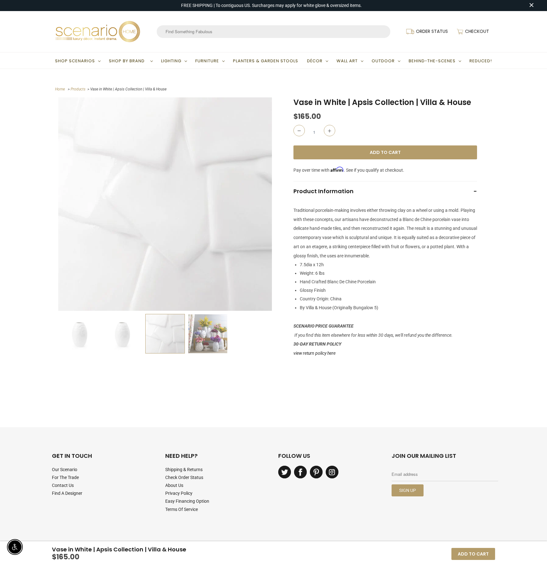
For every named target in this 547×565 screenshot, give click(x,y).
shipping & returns (184, 469)
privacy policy (178, 493)
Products (78, 89)
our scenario (64, 469)
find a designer (67, 493)
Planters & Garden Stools (265, 61)
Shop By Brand (128, 61)
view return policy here (314, 353)
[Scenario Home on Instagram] (332, 472)
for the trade (65, 477)
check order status (184, 477)
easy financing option (187, 501)
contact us (63, 485)
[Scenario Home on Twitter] (284, 472)
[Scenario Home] (98, 32)
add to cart (473, 554)
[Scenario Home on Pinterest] (316, 472)
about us (174, 485)
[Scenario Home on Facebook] (300, 472)
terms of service (181, 509)
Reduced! (480, 61)
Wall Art (347, 61)
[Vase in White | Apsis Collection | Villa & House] (165, 204)
